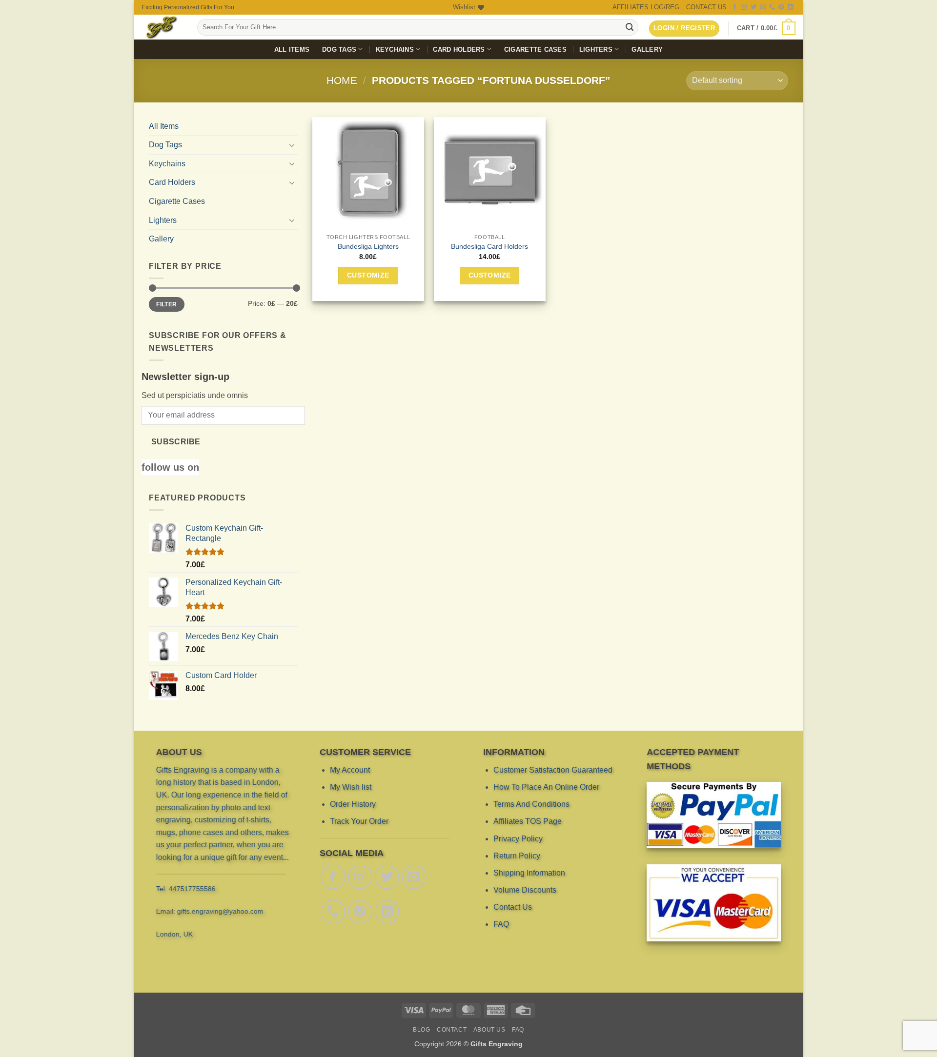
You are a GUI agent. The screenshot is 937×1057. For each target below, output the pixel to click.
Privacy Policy (518, 839)
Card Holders (459, 49)
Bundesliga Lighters (368, 246)
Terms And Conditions (531, 804)
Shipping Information (529, 873)
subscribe (176, 442)
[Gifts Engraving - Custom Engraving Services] (162, 27)
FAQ (501, 924)
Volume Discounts (524, 890)
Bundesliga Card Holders (489, 246)
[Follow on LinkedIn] (791, 7)
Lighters (595, 49)
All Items (291, 49)
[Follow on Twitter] (753, 7)
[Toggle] (292, 145)
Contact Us (512, 907)
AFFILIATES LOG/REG (645, 7)
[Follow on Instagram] (744, 7)
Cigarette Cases (535, 49)
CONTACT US (706, 7)
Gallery (647, 49)
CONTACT (452, 1029)
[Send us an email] (763, 7)
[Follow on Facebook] (734, 7)
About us (489, 1029)
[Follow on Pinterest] (781, 7)
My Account (350, 770)
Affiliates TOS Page (527, 821)
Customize (368, 275)
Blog (421, 1029)
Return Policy (516, 856)
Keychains (395, 49)
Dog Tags (339, 49)
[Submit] (629, 27)
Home (341, 80)
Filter (166, 304)
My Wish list (350, 787)
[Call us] (772, 7)
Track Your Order (359, 821)
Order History (353, 804)
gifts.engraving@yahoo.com (220, 911)
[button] (766, 28)
